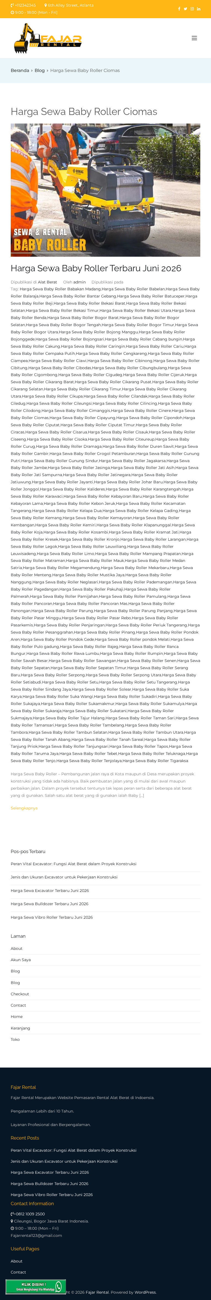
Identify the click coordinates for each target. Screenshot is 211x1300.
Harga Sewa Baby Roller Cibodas (59, 367)
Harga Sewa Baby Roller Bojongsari (69, 339)
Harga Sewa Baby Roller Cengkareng (111, 353)
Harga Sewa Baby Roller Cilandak (116, 396)
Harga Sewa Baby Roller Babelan (133, 288)
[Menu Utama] (194, 38)
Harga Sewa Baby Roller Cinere (141, 410)
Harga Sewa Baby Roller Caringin (93, 346)
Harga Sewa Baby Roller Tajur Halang (69, 717)
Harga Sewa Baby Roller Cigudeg (90, 374)
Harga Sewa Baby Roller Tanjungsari (73, 746)
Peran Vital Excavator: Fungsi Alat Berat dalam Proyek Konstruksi (74, 863)
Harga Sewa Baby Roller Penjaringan (69, 625)
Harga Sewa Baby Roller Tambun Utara (145, 732)
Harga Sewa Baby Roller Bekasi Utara (135, 310)
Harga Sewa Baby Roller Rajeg (89, 646)
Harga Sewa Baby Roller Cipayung (82, 417)
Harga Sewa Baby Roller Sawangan (82, 660)
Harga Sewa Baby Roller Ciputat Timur (97, 424)
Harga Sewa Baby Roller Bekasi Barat (89, 303)
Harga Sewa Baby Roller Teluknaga (151, 753)
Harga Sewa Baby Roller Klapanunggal (133, 524)
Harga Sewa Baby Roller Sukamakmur (78, 703)
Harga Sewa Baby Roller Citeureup (121, 439)
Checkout (20, 993)
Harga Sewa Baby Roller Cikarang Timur (82, 389)
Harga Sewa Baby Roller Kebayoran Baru (102, 496)
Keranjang (20, 1028)
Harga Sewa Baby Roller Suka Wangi (58, 696)
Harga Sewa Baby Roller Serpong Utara (123, 674)
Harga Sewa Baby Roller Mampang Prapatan (138, 553)
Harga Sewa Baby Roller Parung (62, 610)
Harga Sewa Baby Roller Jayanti (62, 481)
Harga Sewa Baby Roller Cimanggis (75, 410)
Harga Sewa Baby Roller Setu (70, 682)
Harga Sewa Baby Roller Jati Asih (142, 467)
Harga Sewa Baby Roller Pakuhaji (91, 589)
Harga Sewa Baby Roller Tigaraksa (155, 760)
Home (17, 1016)
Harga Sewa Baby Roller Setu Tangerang (138, 682)
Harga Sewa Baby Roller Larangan (153, 539)
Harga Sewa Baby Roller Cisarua (56, 432)
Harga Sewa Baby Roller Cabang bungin (143, 339)
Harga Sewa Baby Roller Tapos (138, 746)
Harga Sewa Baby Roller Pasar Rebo (96, 617)
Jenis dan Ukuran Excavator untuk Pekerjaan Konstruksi (64, 877)
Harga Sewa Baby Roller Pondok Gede (57, 639)
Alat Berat (47, 282)
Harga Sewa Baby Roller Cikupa (52, 396)
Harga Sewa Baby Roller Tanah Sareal (107, 739)
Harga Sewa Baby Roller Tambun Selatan (68, 732)
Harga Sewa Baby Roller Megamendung (61, 567)
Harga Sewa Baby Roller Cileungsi (59, 403)
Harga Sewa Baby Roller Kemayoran (97, 517)
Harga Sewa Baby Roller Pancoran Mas (90, 603)
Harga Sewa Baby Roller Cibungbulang (129, 367)
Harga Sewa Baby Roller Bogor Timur (138, 324)
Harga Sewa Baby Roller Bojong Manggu (98, 331)
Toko (15, 1039)
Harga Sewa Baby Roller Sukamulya (149, 703)
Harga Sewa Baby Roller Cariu (155, 346)
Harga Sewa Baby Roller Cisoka (57, 439)
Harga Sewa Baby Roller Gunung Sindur (59, 460)
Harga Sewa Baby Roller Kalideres (72, 489)
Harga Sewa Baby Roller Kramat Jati (144, 532)
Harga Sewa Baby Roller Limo (65, 553)
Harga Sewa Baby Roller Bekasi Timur (62, 310)
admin (79, 282)
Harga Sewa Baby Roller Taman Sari (140, 717)
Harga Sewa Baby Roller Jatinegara (97, 474)
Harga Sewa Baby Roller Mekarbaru (135, 567)
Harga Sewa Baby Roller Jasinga (79, 467)
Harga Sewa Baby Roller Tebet (88, 753)
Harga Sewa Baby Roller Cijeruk (153, 374)
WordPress (145, 1292)
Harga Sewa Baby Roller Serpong (53, 674)
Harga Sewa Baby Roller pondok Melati (132, 639)
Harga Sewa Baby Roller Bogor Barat (83, 317)
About (17, 948)
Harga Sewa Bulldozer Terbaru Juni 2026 (49, 903)
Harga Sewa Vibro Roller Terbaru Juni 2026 (52, 917)
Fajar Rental (97, 1292)
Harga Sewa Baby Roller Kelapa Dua (67, 510)
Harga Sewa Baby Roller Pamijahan (64, 596)
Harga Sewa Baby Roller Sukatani (94, 710)
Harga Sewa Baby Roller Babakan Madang (60, 288)
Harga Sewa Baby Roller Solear (101, 689)
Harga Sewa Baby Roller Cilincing (125, 403)
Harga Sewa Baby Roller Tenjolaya (89, 760)
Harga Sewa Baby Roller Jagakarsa (132, 460)
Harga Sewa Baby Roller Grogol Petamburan (92, 453)
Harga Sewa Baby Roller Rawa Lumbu (62, 653)
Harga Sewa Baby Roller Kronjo (89, 539)
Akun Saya (21, 959)
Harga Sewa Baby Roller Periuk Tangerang (146, 625)
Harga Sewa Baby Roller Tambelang (89, 725)
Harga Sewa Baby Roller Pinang (104, 632)
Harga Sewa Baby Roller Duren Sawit (138, 446)
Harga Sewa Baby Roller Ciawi (58, 360)
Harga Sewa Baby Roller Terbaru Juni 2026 (96, 268)
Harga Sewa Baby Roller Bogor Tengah (63, 324)
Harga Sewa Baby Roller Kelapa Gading (140, 510)
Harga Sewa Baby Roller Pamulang (132, 596)
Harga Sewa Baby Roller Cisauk (118, 432)
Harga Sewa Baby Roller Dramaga (69, 446)
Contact (18, 1005)
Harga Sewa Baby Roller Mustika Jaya (88, 574)
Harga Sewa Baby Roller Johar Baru (128, 481)
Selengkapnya (24, 808)
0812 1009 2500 (30, 1213)
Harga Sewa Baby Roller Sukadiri (125, 696)
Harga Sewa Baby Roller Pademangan (135, 582)
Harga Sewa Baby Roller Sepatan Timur (88, 667)
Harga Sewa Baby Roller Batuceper (151, 296)
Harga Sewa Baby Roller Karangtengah (143, 489)
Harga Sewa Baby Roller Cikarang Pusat (113, 381)
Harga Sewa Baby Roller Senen (146, 660)
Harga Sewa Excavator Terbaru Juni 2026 (50, 890)
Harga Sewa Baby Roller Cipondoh (149, 417)
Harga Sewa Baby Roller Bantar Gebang (77, 296)
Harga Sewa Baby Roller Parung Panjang (133, 610)
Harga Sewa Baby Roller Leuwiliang (92, 546)
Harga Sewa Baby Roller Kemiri (65, 524)
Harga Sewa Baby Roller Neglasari (65, 582)
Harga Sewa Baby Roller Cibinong (119, 360)
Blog (15, 971)
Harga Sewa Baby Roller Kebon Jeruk (79, 503)
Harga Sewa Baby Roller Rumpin (131, 653)
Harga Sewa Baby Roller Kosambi (75, 532)
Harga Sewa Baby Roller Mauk (95, 560)
